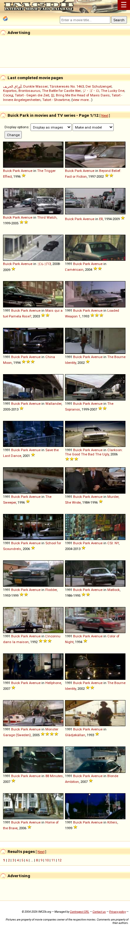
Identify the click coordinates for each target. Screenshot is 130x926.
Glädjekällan (75, 735)
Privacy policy (117, 911)
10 (47, 860)
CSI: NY (113, 543)
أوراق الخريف (12, 86)
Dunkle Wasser (35, 86)
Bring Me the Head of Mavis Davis (83, 95)
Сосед (8, 95)
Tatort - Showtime (56, 100)
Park (16, 171)
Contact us (99, 911)
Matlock (113, 590)
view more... (82, 100)
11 (53, 860)
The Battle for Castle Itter (61, 91)
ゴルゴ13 (44, 264)
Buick (7, 171)
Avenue (26, 171)
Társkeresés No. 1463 (67, 86)
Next (104, 115)
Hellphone (53, 683)
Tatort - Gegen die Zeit (32, 95)
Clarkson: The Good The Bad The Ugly (94, 452)
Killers (112, 822)
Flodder (51, 590)
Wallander (53, 403)
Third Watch (47, 217)
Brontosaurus (29, 91)
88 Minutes (54, 776)
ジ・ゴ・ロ (91, 91)
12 (59, 860)
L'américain (74, 269)
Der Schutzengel (99, 86)
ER (101, 219)
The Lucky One (112, 91)
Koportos (10, 91)
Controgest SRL (79, 911)
